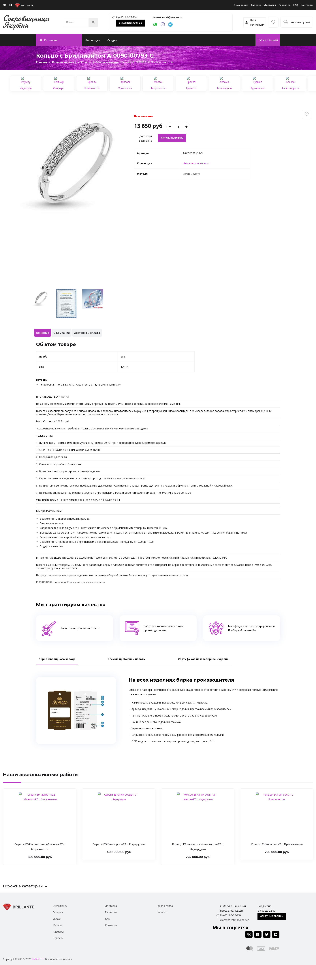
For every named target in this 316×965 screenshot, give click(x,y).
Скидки (112, 40)
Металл (57, 925)
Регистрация (257, 24)
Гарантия (285, 5)
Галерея (256, 5)
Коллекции (92, 40)
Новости (58, 938)
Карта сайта (165, 906)
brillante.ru (38, 959)
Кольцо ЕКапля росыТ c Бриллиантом (277, 844)
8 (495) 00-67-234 (126, 17)
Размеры (58, 931)
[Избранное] (273, 22)
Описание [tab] (42, 332)
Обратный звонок (130, 23)
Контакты (307, 5)
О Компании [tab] (61, 332)
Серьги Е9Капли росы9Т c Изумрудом (119, 844)
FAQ (295, 5)
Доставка (270, 5)
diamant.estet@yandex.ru (167, 17)
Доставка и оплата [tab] (87, 332)
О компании (241, 5)
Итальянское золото (196, 163)
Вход (253, 20)
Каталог (162, 912)
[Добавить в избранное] (306, 114)
